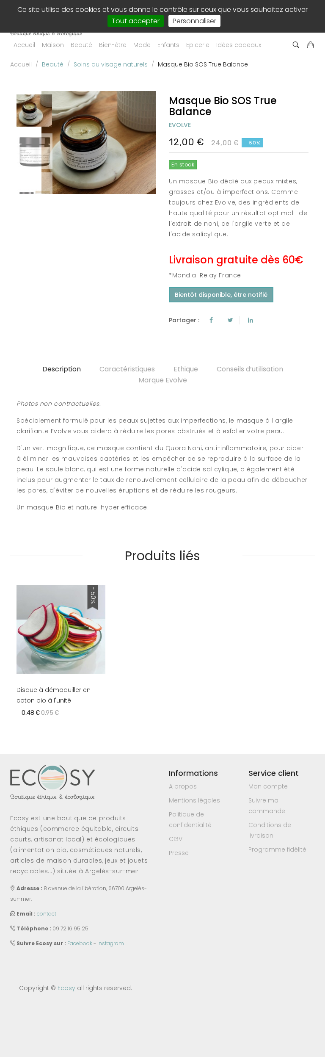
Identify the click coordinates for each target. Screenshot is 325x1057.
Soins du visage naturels (111, 64)
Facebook (79, 943)
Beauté (52, 64)
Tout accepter (136, 21)
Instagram (110, 943)
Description (61, 369)
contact (46, 913)
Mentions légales (194, 800)
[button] (53, 44)
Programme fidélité (277, 849)
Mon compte (268, 786)
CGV (175, 839)
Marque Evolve (162, 380)
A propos (183, 786)
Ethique (186, 369)
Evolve (180, 125)
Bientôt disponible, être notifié (221, 295)
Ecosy (66, 988)
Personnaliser (194, 21)
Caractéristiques (127, 369)
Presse (179, 853)
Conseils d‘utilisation (250, 369)
